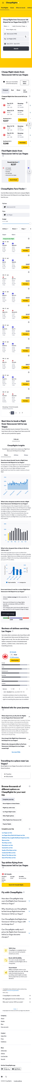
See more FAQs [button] (16, 752)
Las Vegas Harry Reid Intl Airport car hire (13, 835)
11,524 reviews (14, 657)
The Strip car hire (7, 842)
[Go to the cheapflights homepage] (12, 3)
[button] (3, 3)
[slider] (30, 224)
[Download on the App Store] (16, 1068)
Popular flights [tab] (7, 824)
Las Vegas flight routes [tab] (9, 811)
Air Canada (13, 652)
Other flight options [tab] (8, 816)
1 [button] (12, 413)
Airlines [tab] (16, 455)
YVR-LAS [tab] (16, 439)
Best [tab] (12, 90)
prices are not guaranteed (12, 990)
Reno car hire (5, 840)
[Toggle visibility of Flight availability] (11, 582)
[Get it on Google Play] (5, 1068)
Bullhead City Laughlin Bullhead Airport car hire (15, 837)
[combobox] (18, 207)
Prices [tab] (6, 455)
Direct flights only (11, 29)
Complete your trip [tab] (8, 799)
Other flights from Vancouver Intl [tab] (12, 820)
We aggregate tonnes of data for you (13, 999)
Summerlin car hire (7, 847)
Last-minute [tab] (25, 91)
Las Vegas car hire (7, 832)
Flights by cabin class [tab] (9, 807)
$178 (24, 22)
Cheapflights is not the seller (11, 995)
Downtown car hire (7, 845)
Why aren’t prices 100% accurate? (13, 1002)
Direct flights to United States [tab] (11, 803)
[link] (13, 180)
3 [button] (19, 413)
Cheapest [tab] (5, 90)
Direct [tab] (18, 90)
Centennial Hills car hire (8, 852)
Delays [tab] (26, 455)
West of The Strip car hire (9, 855)
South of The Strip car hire (9, 850)
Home (15, 1009)
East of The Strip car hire (9, 857)
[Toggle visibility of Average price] (22, 582)
